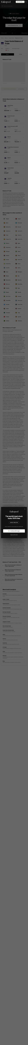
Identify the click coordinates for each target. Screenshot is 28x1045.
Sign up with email (14, 534)
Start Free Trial (19, 1)
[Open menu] (26, 2)
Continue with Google (15, 530)
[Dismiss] (25, 509)
